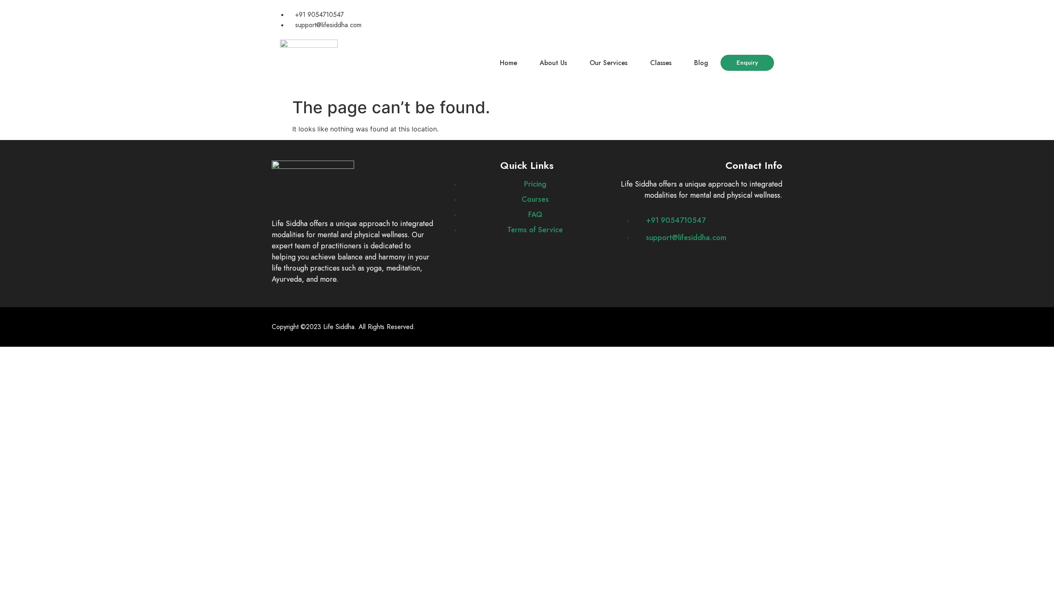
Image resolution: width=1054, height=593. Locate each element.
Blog (701, 63)
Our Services (608, 63)
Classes (661, 63)
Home (508, 63)
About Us (553, 63)
